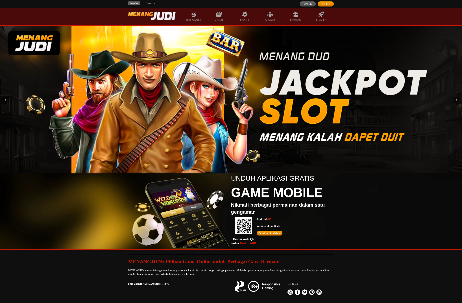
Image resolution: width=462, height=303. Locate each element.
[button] (6, 100)
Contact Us (150, 3)
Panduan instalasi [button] (269, 233)
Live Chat (134, 3)
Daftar (325, 4)
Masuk (308, 4)
